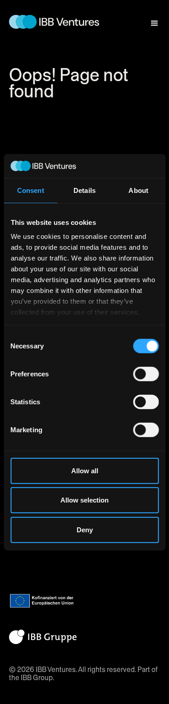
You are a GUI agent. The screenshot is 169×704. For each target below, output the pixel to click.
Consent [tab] (30, 190)
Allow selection (84, 500)
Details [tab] (84, 190)
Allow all (84, 470)
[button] (150, 19)
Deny (85, 529)
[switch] (146, 373)
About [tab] (138, 190)
